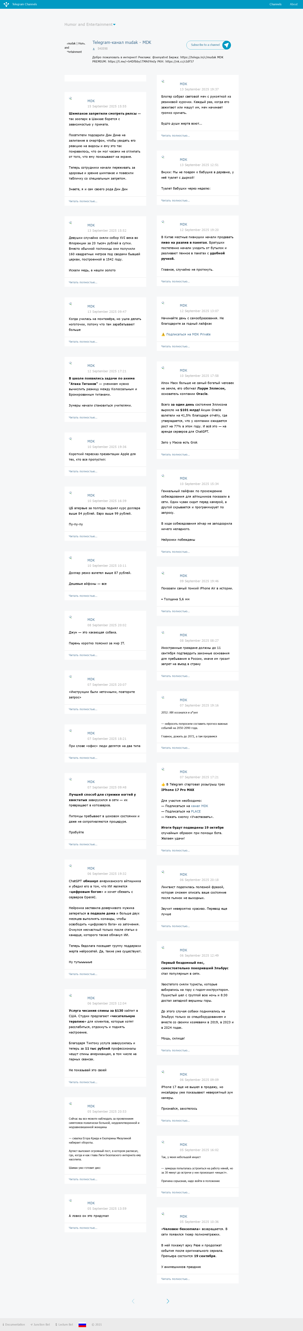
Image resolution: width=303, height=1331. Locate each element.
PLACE (196, 811)
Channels (275, 4)
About (294, 4)
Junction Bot (41, 1324)
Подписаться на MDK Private (188, 334)
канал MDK (199, 806)
